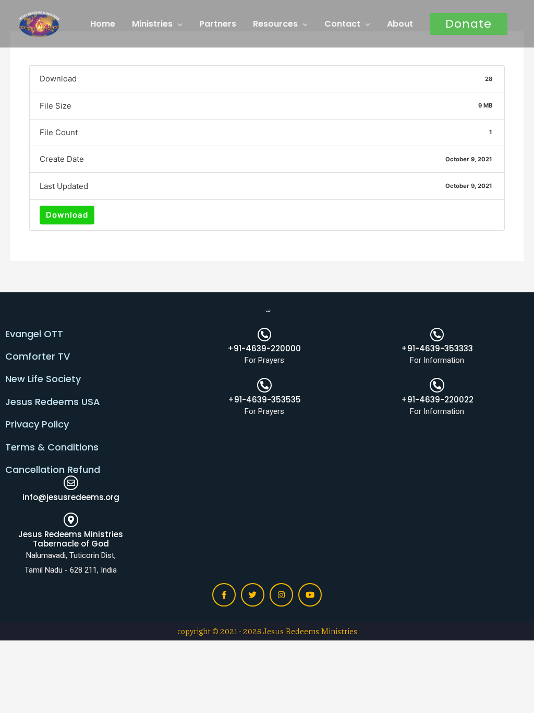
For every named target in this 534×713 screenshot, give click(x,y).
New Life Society (43, 378)
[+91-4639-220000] (264, 334)
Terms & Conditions (52, 447)
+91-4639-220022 (437, 399)
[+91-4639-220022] (437, 385)
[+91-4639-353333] (437, 334)
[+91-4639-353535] (264, 385)
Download (67, 215)
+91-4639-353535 (264, 399)
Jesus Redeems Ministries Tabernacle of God (70, 539)
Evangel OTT (34, 333)
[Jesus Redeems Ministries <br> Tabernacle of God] (71, 520)
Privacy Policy (37, 424)
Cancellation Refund (52, 469)
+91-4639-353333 (437, 348)
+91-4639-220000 (264, 348)
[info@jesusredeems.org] (71, 483)
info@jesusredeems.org (70, 497)
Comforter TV (37, 356)
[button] (468, 24)
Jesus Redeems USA (52, 401)
